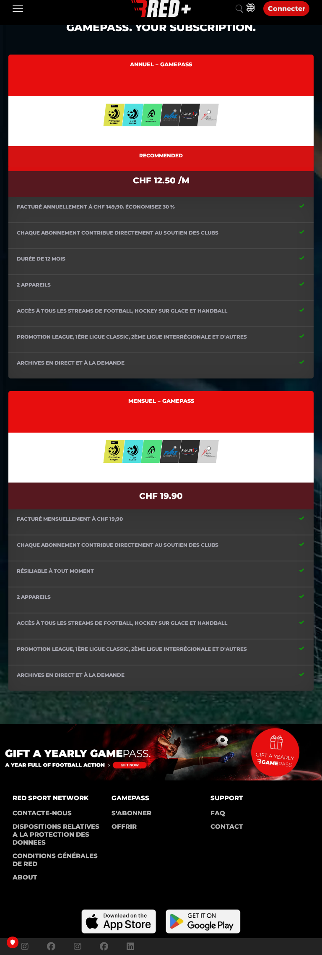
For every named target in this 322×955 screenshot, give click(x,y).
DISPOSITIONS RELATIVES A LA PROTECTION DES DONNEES (57, 834)
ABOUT (25, 877)
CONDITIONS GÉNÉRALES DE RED (56, 860)
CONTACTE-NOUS (42, 813)
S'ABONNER (131, 813)
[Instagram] (25, 946)
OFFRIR (124, 826)
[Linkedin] (128, 946)
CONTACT (226, 826)
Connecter (286, 9)
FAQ (217, 813)
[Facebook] (51, 946)
